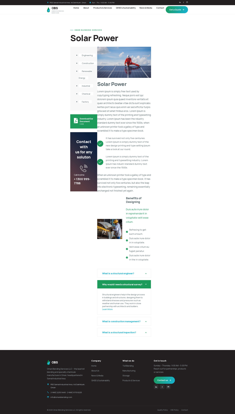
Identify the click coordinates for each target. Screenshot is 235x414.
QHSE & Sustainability (126, 8)
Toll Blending (128, 366)
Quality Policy (162, 410)
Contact (160, 8)
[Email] (187, 2)
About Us (95, 370)
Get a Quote (175, 9)
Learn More (107, 309)
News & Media (146, 8)
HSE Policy (174, 410)
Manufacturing (129, 370)
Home (76, 8)
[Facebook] (183, 2)
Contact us (162, 380)
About (86, 8)
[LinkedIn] (180, 2)
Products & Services (102, 8)
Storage (126, 375)
